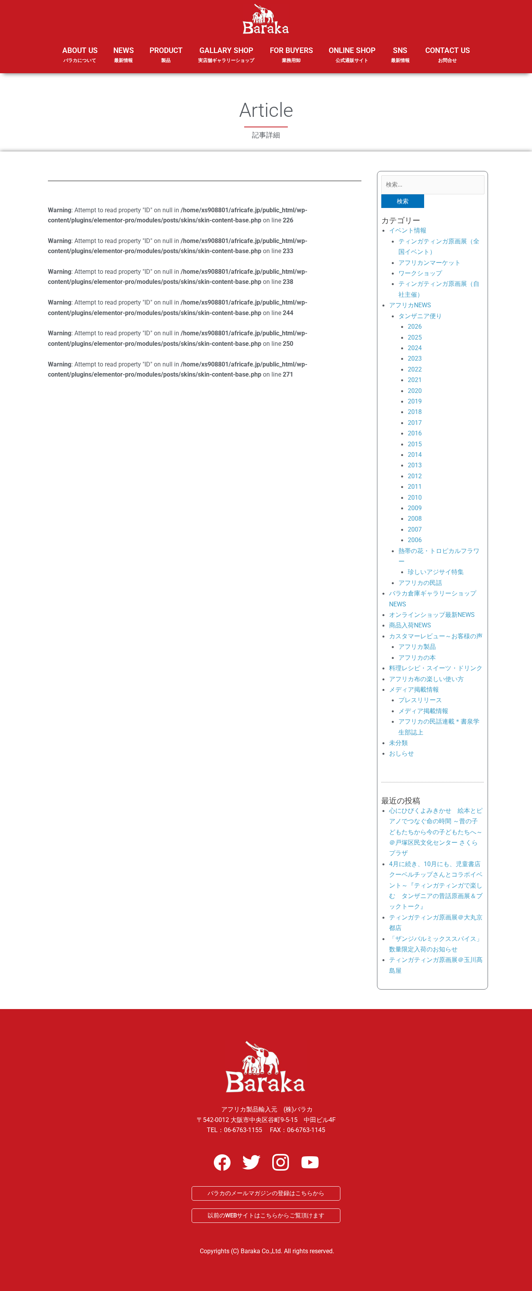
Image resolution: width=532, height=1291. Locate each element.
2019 (415, 401)
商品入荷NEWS (410, 625)
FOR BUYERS (291, 54)
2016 (415, 433)
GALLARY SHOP (226, 54)
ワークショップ (420, 273)
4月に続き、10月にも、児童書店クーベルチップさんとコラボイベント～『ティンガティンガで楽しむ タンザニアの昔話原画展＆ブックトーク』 (436, 885)
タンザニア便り (420, 316)
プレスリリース (420, 700)
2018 (415, 412)
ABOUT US (80, 54)
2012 (415, 476)
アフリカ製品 (417, 646)
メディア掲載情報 (414, 689)
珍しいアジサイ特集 (436, 572)
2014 (415, 454)
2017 (415, 422)
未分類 (398, 743)
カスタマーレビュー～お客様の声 (436, 636)
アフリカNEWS (410, 305)
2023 (415, 358)
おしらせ (401, 753)
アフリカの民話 (420, 582)
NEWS (123, 54)
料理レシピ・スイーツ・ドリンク (436, 668)
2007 (415, 529)
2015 (415, 444)
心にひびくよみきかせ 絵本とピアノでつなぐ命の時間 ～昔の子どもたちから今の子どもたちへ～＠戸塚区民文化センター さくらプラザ (436, 832)
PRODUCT (166, 54)
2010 (415, 497)
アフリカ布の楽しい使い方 (426, 679)
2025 (415, 337)
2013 (415, 465)
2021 (415, 380)
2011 (415, 486)
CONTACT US (447, 54)
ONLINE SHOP (352, 54)
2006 (415, 540)
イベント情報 (407, 230)
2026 (415, 326)
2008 (415, 518)
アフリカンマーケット (429, 262)
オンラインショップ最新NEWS (432, 614)
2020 (415, 391)
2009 (415, 508)
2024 (415, 348)
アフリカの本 (417, 657)
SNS (400, 54)
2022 (415, 369)
